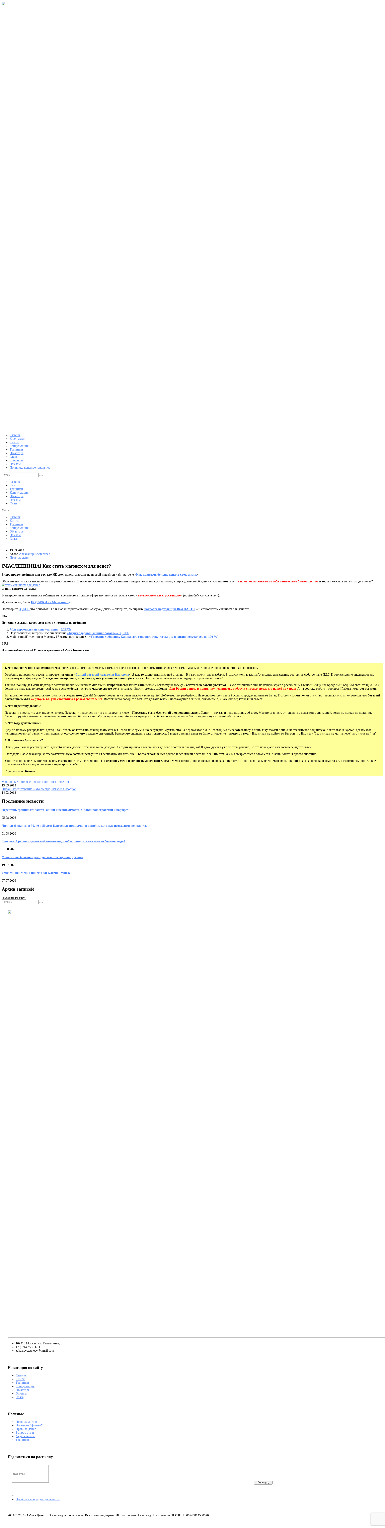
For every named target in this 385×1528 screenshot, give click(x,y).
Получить (263, 1482)
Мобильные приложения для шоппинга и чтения (35, 781)
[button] (192, 510)
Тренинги (16, 489)
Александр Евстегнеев (34, 554)
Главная (15, 481)
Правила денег (20, 557)
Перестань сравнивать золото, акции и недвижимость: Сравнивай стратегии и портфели (66, 809)
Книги (14, 485)
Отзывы (15, 499)
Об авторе (16, 496)
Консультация (19, 492)
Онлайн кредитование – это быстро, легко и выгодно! (39, 789)
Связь (13, 503)
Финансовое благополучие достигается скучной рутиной (42, 857)
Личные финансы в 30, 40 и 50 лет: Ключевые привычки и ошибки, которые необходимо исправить (74, 825)
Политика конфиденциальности (38, 1499)
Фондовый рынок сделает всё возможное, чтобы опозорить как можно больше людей (63, 841)
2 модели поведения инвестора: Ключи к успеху (36, 872)
